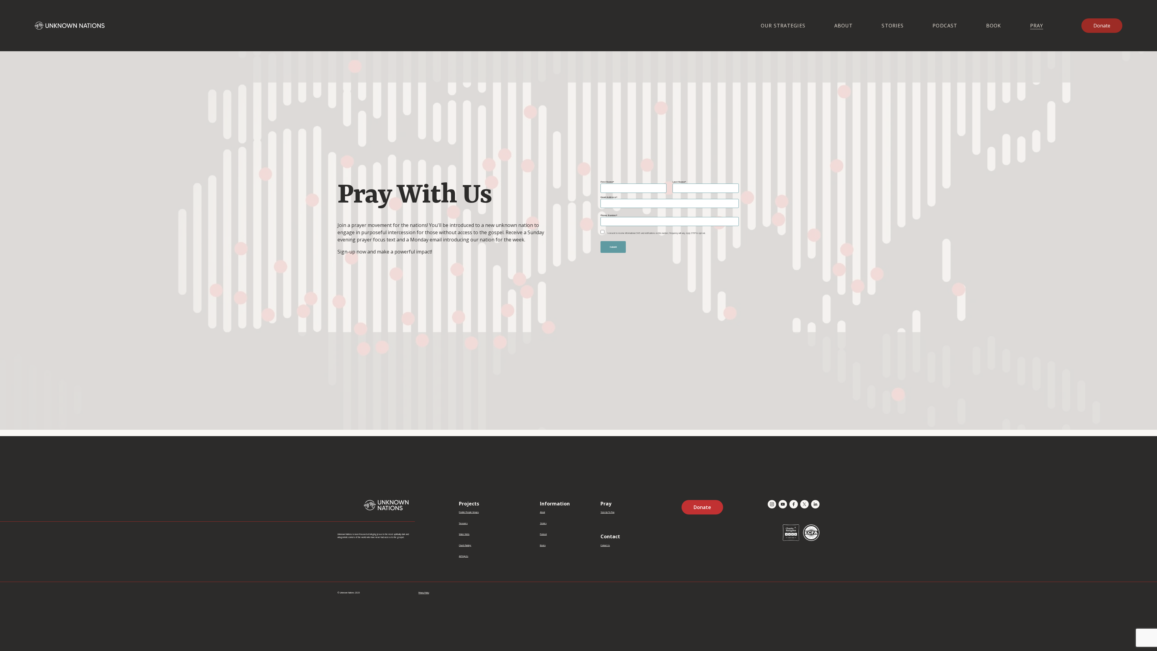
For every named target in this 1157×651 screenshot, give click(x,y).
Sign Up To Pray (607, 512)
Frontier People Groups (469, 512)
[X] (804, 504)
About (843, 25)
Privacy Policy (424, 592)
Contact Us (605, 545)
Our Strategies (783, 25)
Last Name (679, 182)
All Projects (463, 556)
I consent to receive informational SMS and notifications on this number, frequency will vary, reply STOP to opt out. (656, 233)
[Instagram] (772, 504)
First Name (606, 182)
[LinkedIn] (815, 504)
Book (993, 25)
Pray (1036, 25)
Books (543, 545)
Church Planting (465, 545)
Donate (1101, 25)
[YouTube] (783, 504)
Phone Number (608, 215)
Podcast (945, 25)
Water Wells (464, 534)
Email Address (608, 197)
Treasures (463, 523)
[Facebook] (793, 504)
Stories (893, 25)
